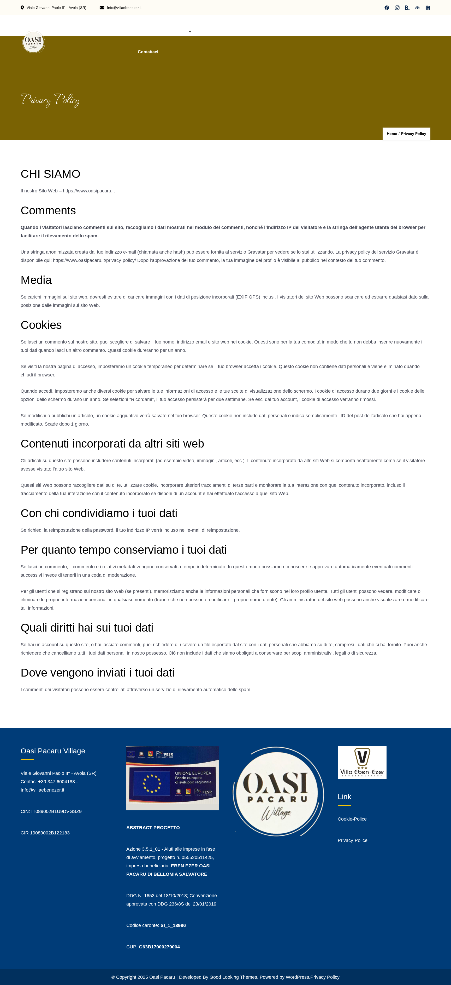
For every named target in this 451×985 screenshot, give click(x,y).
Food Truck (253, 31)
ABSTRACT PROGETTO (153, 827)
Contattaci (148, 52)
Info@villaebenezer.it (124, 7)
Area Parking (215, 31)
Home (144, 31)
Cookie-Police (352, 819)
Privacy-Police (352, 840)
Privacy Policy (325, 977)
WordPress (297, 977)
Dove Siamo (318, 31)
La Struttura (175, 31)
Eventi (285, 31)
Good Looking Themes (233, 977)
